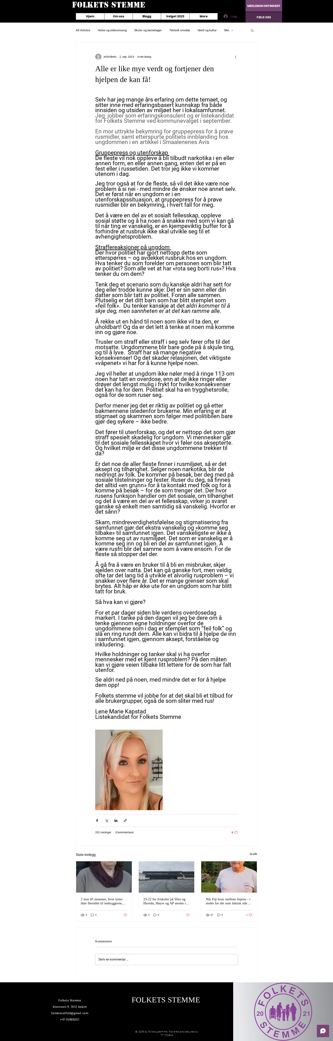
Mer (226, 30)
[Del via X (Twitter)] (106, 820)
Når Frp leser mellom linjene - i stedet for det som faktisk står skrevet (228, 901)
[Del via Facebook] (97, 820)
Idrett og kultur (207, 30)
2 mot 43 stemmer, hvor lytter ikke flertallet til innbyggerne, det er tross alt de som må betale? (102, 901)
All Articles (83, 30)
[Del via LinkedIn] (116, 820)
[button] (252, 30)
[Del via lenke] (125, 820)
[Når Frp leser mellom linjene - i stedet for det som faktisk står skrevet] (229, 877)
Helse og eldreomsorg (112, 30)
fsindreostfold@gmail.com (69, 1013)
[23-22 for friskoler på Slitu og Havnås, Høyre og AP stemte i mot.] (166, 877)
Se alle (253, 854)
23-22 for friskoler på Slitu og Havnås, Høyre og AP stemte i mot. (164, 901)
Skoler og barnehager (148, 30)
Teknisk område (179, 30)
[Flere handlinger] (235, 56)
